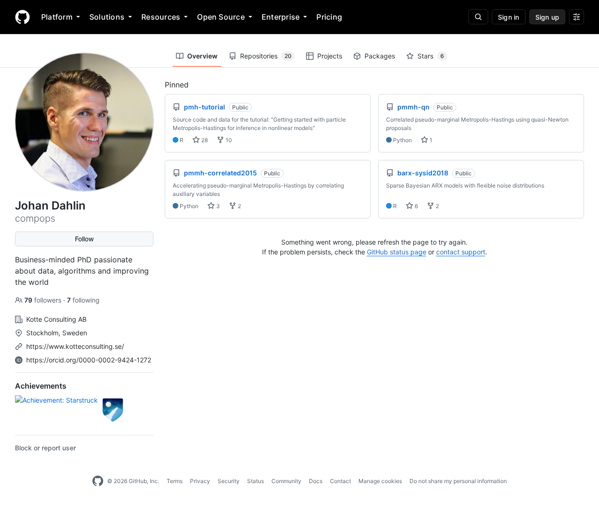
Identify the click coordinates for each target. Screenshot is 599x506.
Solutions (106, 17)
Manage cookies (380, 480)
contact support (460, 252)
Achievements (40, 385)
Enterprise (281, 17)
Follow (84, 239)
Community (286, 480)
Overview (202, 56)
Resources (160, 17)
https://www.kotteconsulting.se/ (75, 346)
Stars (430, 56)
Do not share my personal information (458, 480)
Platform (57, 17)
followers (43, 300)
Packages (380, 56)
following (83, 300)
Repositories (266, 56)
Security (229, 480)
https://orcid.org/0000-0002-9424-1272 (88, 360)
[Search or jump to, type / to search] (478, 16)
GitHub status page (396, 252)
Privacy (200, 480)
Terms (175, 480)
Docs (315, 480)
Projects (329, 56)
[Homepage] (22, 16)
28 (204, 140)
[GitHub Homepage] (97, 481)
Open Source (221, 17)
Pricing (329, 17)
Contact (340, 480)
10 (228, 140)
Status (255, 480)
